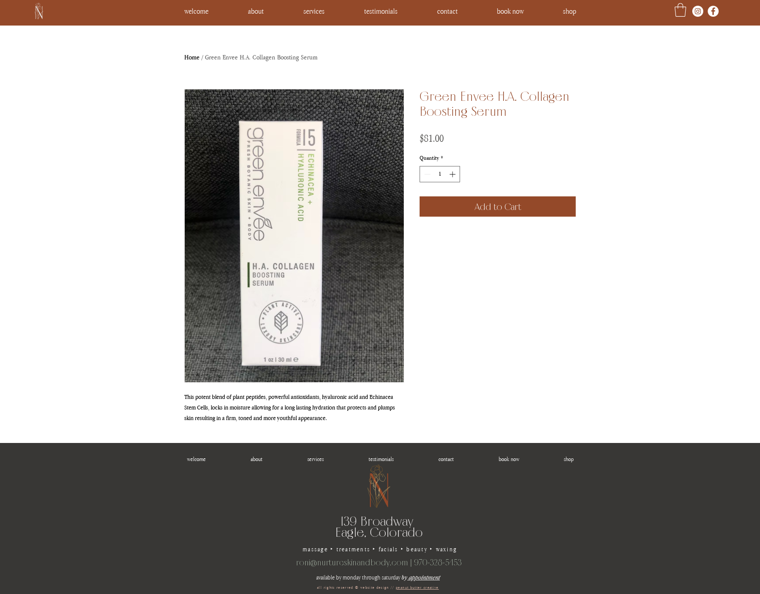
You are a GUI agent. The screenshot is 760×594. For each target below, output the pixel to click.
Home (192, 57)
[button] (569, 11)
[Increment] (453, 174)
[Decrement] (426, 174)
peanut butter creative (417, 587)
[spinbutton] (440, 174)
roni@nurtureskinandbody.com (352, 562)
